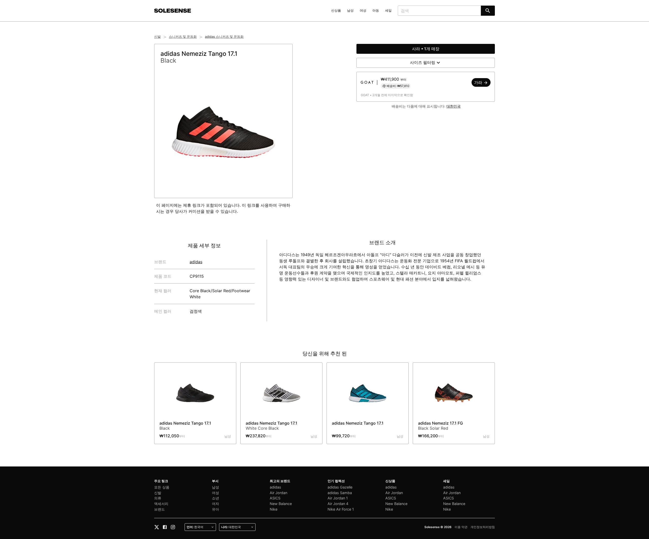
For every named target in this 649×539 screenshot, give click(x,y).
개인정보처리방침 (483, 527)
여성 (363, 10)
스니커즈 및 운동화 (183, 37)
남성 (350, 10)
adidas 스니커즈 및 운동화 (224, 37)
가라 (478, 82)
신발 (157, 37)
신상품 (336, 10)
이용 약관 (461, 527)
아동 (375, 10)
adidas (196, 261)
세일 (388, 10)
